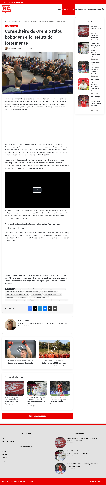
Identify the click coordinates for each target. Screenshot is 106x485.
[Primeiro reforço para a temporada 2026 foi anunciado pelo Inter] (14, 388)
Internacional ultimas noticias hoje (15, 300)
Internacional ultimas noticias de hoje (16, 297)
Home (59, 9)
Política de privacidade (15, 2)
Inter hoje (46, 289)
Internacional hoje (36, 294)
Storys (4, 461)
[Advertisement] (37, 127)
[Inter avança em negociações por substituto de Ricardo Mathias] (83, 101)
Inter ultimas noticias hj (32, 291)
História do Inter (80, 9)
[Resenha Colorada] (6, 9)
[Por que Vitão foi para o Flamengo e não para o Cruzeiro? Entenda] (60, 388)
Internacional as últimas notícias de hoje (17, 294)
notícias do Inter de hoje (60, 300)
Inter (50, 102)
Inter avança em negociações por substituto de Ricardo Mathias (96, 102)
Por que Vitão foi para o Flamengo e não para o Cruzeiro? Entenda (58, 400)
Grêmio (39, 99)
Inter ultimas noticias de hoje (14, 291)
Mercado (4, 454)
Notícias (4, 451)
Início (8, 21)
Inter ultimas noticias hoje (49, 291)
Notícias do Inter (68, 9)
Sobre (4, 2)
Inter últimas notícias (58, 289)
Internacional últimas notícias (53, 294)
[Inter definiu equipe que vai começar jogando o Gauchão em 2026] (83, 84)
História (4, 457)
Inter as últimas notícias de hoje (31, 289)
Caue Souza (12, 48)
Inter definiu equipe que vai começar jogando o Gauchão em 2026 (96, 85)
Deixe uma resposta (37, 416)
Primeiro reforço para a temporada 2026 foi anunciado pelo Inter (12, 400)
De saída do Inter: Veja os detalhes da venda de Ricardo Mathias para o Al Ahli (36, 401)
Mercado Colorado (94, 9)
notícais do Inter (33, 300)
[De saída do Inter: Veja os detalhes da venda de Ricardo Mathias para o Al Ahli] (37, 388)
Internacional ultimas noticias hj (38, 297)
